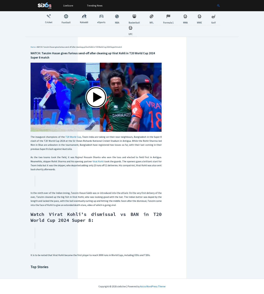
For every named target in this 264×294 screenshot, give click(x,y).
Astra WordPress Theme (152, 286)
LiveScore (68, 5)
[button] (218, 6)
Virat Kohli (98, 161)
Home (33, 47)
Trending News (94, 5)
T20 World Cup (73, 136)
